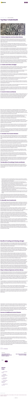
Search (7, 361)
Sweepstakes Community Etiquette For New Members (5, 375)
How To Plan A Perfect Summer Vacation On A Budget (21, 354)
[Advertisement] (14, 12)
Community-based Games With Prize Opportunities (4, 381)
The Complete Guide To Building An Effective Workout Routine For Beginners (7, 355)
